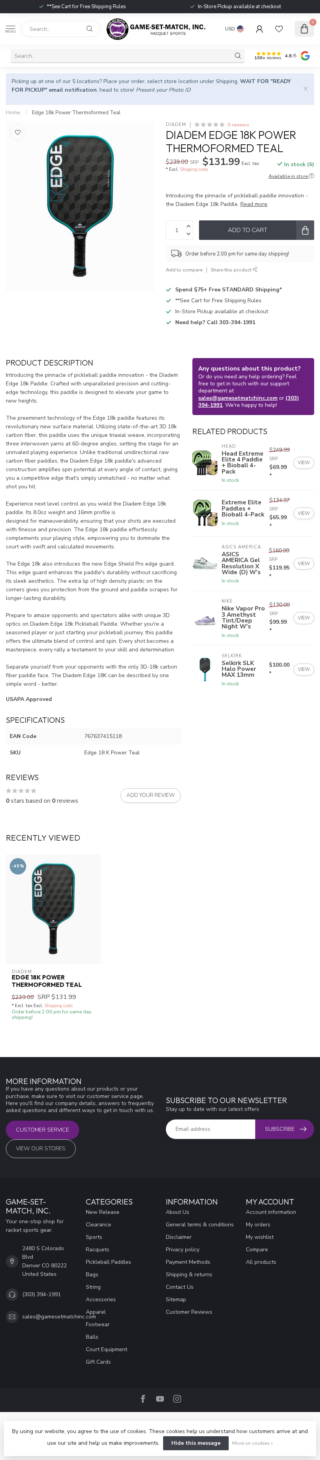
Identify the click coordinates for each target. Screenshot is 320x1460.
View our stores (41, 1148)
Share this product (231, 269)
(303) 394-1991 (41, 1294)
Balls (92, 1337)
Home (13, 112)
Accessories (101, 1299)
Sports (94, 1237)
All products (261, 1262)
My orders (258, 1224)
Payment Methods (188, 1262)
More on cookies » (252, 1443)
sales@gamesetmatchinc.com (237, 398)
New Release (102, 1212)
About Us (177, 1212)
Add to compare (184, 269)
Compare (257, 1249)
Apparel (96, 1312)
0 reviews (238, 124)
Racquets (97, 1249)
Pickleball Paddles (108, 1262)
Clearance (98, 1224)
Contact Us (180, 1287)
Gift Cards (98, 1362)
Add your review (150, 795)
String (93, 1287)
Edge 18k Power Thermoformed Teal (76, 112)
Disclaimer (179, 1237)
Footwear (98, 1324)
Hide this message (195, 1443)
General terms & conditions (200, 1224)
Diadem (176, 124)
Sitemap (176, 1299)
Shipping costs (194, 169)
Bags (92, 1274)
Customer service (42, 1130)
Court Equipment (106, 1349)
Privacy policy (182, 1249)
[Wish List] (279, 29)
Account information (271, 1212)
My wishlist (260, 1237)
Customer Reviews (189, 1312)
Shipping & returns (189, 1274)
